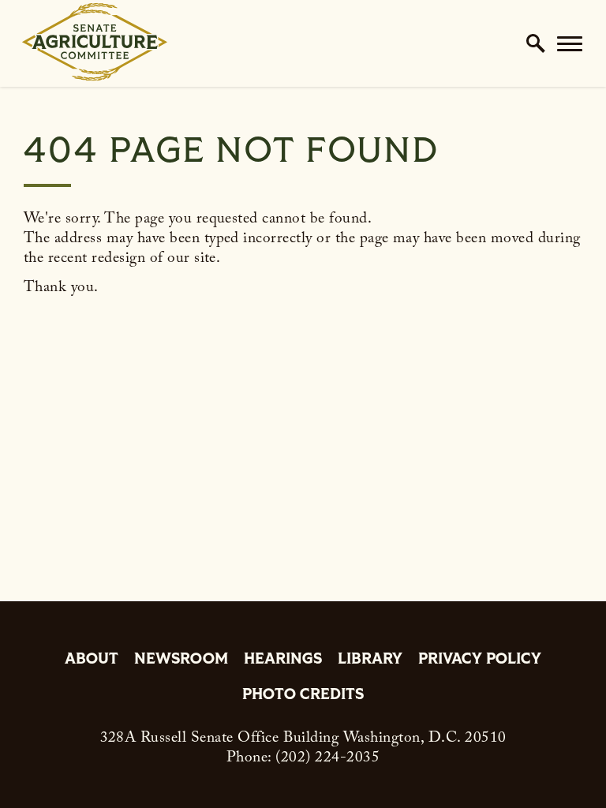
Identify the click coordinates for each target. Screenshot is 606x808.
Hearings (283, 660)
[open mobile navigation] (569, 43)
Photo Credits (303, 695)
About (91, 660)
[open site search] (535, 43)
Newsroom (181, 660)
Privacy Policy (479, 660)
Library (370, 660)
